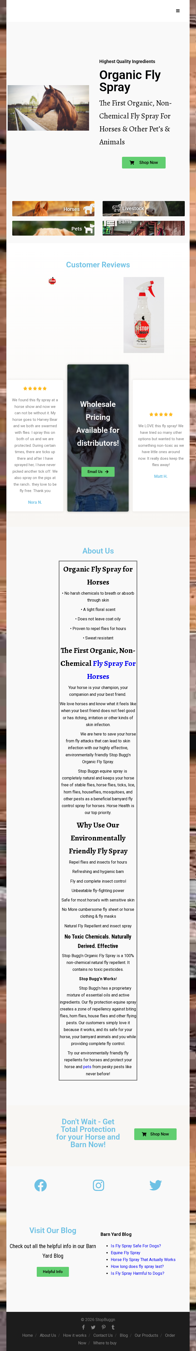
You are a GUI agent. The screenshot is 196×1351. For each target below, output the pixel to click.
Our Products (146, 1335)
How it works (75, 1335)
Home (27, 1335)
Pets (76, 229)
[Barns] (110, 221)
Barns (125, 222)
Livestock (133, 208)
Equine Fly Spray (125, 1252)
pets (87, 1066)
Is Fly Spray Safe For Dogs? (136, 1245)
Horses (72, 209)
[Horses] (89, 209)
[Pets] (89, 228)
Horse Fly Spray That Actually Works (143, 1259)
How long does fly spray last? (137, 1266)
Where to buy (105, 1343)
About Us (48, 1335)
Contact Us (103, 1335)
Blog (124, 1335)
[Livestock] (117, 208)
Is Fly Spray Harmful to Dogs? (137, 1273)
